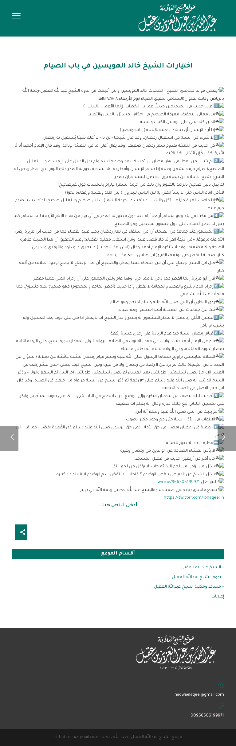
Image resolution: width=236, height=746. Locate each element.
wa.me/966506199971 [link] (179, 482)
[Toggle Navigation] (16, 18)
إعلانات (217, 596)
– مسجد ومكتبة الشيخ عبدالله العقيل (189, 587)
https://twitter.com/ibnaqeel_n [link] (194, 498)
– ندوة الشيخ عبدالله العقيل (198, 577)
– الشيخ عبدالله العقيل (202, 567)
